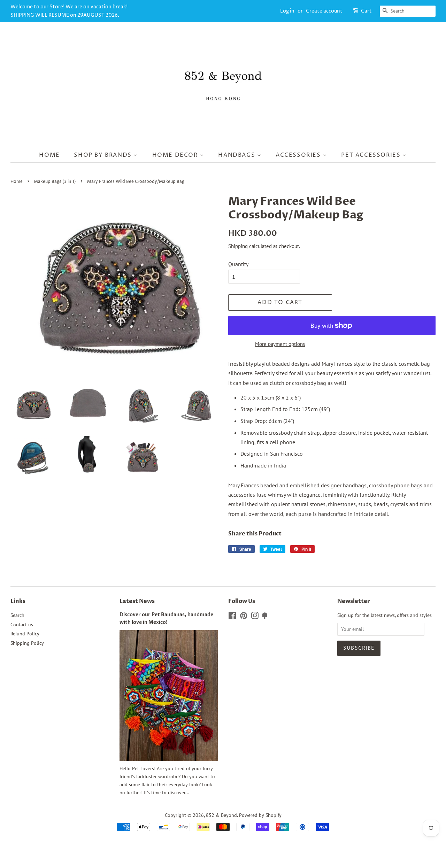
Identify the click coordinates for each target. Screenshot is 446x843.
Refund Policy (24, 634)
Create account (324, 11)
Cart (366, 11)
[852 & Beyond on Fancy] (265, 617)
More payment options (280, 344)
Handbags (237, 155)
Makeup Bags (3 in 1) (55, 182)
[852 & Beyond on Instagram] (255, 617)
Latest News (137, 601)
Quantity (238, 264)
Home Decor (176, 155)
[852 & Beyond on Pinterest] (243, 617)
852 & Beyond (221, 815)
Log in (287, 11)
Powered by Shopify (260, 815)
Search (17, 615)
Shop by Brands (103, 155)
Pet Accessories (371, 155)
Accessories (299, 155)
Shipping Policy (27, 643)
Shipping (238, 246)
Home (49, 155)
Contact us (21, 624)
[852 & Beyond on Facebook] (232, 617)
